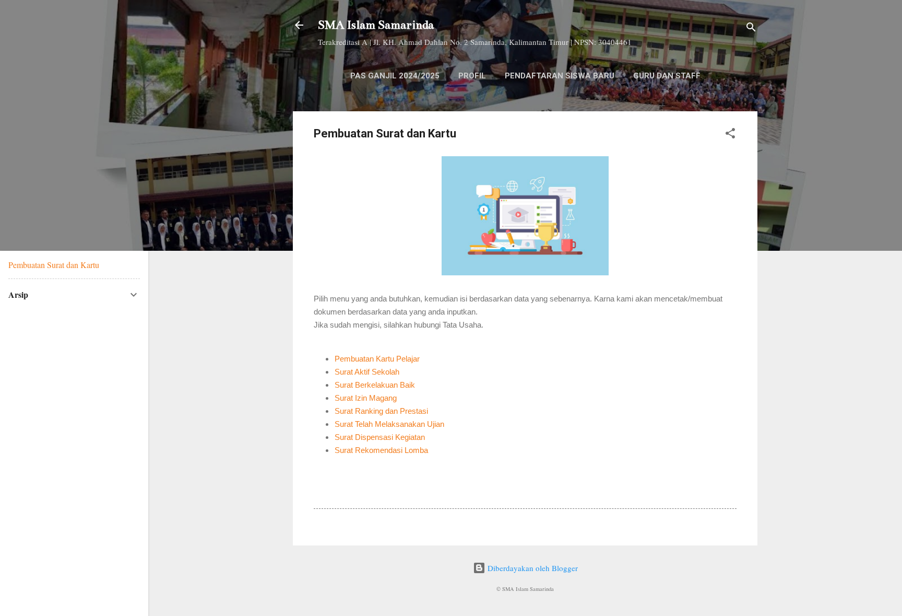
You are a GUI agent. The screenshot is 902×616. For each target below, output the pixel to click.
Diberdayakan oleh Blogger (531, 568)
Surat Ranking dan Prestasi (381, 410)
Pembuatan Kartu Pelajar (377, 358)
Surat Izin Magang (366, 397)
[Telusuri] (751, 28)
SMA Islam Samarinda (376, 25)
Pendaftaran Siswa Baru (559, 75)
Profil (472, 75)
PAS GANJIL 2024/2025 (395, 75)
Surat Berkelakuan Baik (375, 384)
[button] (730, 135)
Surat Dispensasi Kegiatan (380, 437)
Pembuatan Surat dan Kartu (53, 264)
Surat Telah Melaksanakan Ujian (389, 424)
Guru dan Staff (667, 75)
